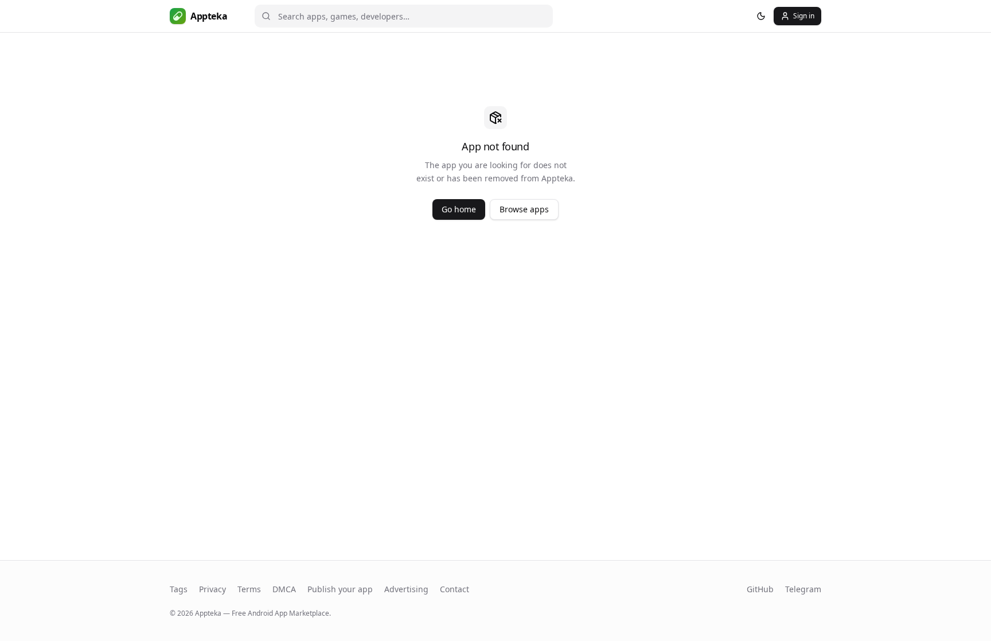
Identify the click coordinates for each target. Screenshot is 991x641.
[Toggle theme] (761, 16)
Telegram (803, 589)
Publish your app (340, 589)
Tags (179, 589)
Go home (459, 209)
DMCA (284, 589)
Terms (249, 589)
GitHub (760, 589)
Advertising (406, 589)
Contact (454, 589)
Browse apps (524, 209)
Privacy (212, 589)
